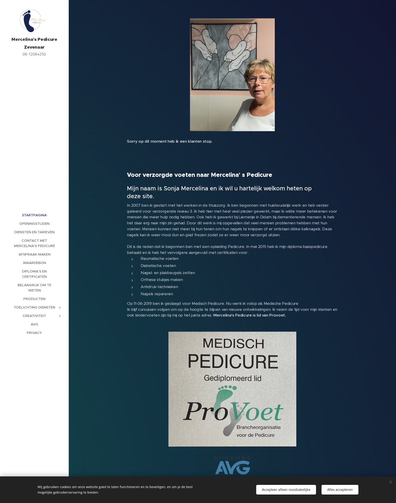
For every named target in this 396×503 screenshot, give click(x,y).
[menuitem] (34, 215)
